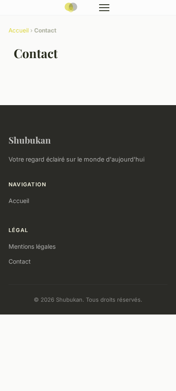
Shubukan (30, 140)
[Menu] (104, 8)
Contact (20, 261)
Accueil (19, 30)
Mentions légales (32, 246)
